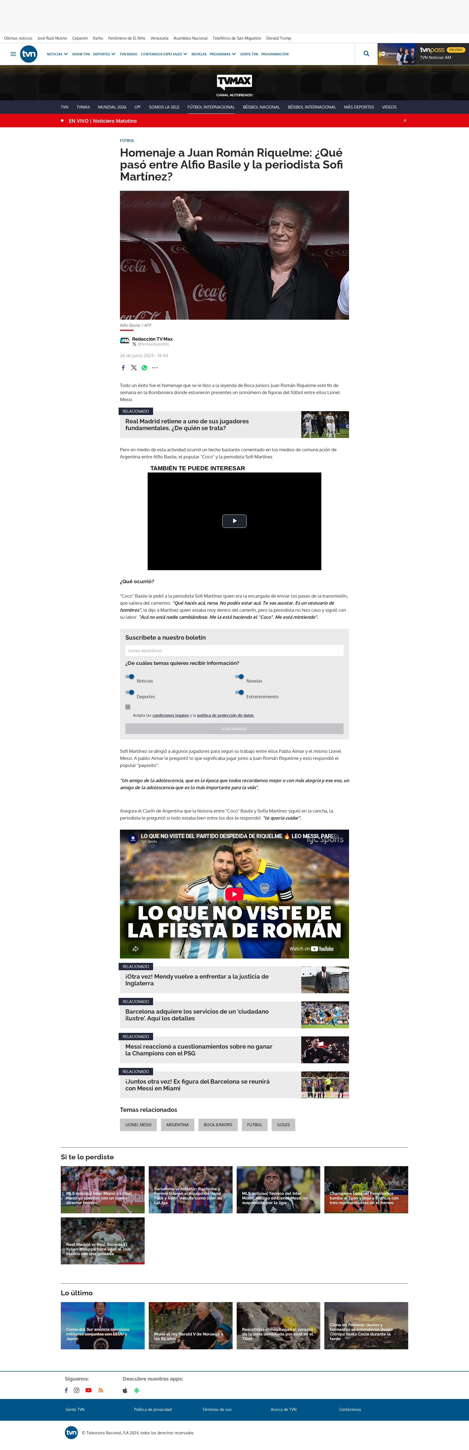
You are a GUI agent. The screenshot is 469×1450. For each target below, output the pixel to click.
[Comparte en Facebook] (123, 367)
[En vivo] (424, 47)
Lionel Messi (138, 1124)
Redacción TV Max (152, 339)
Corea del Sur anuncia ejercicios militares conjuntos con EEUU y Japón (97, 1334)
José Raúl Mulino (52, 38)
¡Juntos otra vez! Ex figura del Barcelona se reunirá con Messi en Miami (197, 1085)
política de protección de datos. (225, 715)
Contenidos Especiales (161, 54)
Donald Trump (278, 38)
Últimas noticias (18, 38)
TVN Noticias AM (435, 57)
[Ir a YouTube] (89, 1390)
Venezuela (160, 38)
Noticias (54, 54)
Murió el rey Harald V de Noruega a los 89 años (188, 1336)
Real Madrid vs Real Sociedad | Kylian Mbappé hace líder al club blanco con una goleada (98, 1249)
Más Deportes (359, 107)
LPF (138, 107)
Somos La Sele (164, 107)
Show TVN (81, 54)
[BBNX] (71, 1432)
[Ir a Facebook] (67, 1390)
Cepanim (80, 38)
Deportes (101, 54)
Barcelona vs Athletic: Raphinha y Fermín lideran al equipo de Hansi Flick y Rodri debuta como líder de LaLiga (188, 1196)
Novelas (199, 54)
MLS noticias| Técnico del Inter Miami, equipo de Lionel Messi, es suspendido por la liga (275, 1198)
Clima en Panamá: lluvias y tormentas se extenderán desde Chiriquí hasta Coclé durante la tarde (361, 1332)
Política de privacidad (153, 1409)
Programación (275, 54)
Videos (389, 107)
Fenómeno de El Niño (126, 38)
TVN (64, 107)
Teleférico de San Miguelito (237, 38)
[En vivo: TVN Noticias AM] (397, 54)
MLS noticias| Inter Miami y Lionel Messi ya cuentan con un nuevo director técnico (99, 1198)
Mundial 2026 (112, 107)
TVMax (83, 107)
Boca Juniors (218, 1124)
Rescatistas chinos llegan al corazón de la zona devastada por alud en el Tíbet (277, 1334)
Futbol (254, 1124)
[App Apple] (126, 1390)
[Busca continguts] (366, 54)
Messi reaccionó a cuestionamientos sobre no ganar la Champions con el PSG (198, 1050)
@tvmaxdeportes (153, 344)
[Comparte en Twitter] (133, 367)
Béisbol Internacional (312, 107)
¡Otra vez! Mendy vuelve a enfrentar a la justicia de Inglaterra (197, 980)
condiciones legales (171, 715)
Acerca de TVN (283, 1409)
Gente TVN (249, 54)
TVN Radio (129, 54)
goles (283, 1124)
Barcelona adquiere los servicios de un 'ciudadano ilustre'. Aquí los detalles (197, 1015)
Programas (220, 54)
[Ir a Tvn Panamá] (28, 54)
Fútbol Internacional (211, 107)
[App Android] (138, 1390)
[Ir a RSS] (102, 1390)
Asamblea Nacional (191, 38)
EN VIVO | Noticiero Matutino (103, 121)
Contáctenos (350, 1409)
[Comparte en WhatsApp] (144, 367)
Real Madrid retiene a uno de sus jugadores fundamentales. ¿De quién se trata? (187, 424)
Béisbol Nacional (261, 107)
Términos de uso (217, 1409)
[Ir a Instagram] (77, 1390)
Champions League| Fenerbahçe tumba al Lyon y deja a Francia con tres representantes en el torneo (364, 1198)
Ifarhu (98, 38)
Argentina (177, 1124)
